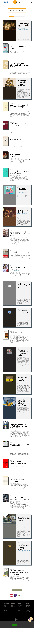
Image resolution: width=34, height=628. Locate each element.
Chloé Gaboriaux (20, 31)
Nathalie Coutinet (23, 237)
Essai (18, 22)
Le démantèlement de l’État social (18, 47)
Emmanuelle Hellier (13, 254)
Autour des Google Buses (15, 270)
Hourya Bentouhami (14, 335)
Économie (5, 607)
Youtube (17, 619)
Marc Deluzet (13, 576)
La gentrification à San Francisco (18, 268)
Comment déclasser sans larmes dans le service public (23, 214)
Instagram (28, 610)
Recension (12, 45)
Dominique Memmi (21, 217)
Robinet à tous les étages (19, 252)
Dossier (19, 398)
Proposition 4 (20, 87)
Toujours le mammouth (18, 139)
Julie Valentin (27, 89)
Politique (5, 605)
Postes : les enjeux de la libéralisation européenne (22, 402)
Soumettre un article (21, 607)
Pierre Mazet (20, 194)
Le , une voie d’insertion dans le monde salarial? (23, 546)
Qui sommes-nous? (21, 605)
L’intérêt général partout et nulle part (23, 25)
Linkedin (17, 620)
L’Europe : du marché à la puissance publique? (19, 106)
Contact (19, 606)
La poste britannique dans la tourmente (19, 445)
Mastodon (28, 607)
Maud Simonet (13, 158)
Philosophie (5, 611)
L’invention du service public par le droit (18, 125)
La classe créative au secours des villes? (23, 286)
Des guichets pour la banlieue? (22, 379)
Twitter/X (28, 611)
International (5, 610)
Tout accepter (14, 625)
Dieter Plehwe (20, 357)
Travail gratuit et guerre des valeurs (18, 155)
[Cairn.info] (21, 595)
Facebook (17, 618)
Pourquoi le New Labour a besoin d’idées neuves (19, 462)
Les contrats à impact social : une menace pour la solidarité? (20, 233)
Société (5, 606)
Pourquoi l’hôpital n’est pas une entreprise (20, 172)
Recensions (18, 16)
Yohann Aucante (13, 483)
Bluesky (28, 606)
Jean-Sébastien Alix (13, 237)
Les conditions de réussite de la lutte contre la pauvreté (23, 551)
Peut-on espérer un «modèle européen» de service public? (19, 572)
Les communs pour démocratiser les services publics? (19, 65)
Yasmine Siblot (20, 383)
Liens (19, 610)
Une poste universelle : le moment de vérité (22, 352)
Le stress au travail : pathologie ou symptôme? (20, 498)
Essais (15, 16)
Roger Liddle (18, 465)
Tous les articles (12, 16)
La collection (12, 103)
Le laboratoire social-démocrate (17, 480)
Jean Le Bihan (13, 141)
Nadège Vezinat (13, 69)
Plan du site (19, 611)
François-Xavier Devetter (21, 89)
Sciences (5, 614)
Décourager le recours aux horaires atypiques (22, 83)
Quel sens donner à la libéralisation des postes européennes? (19, 426)
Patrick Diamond (13, 465)
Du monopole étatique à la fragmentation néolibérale (22, 29)
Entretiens (22, 16)
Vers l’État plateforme (21, 189)
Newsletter (28, 605)
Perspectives (20, 79)
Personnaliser (20, 625)
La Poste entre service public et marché (23, 519)
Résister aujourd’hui (17, 333)
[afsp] (15, 595)
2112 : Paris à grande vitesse (22, 312)
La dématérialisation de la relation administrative (22, 191)
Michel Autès (18, 237)
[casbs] (11, 595)
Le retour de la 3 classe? (23, 211)
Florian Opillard (13, 272)
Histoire (5, 612)
